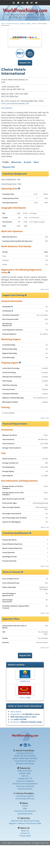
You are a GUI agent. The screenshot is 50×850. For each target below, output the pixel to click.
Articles (25, 806)
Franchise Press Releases (25, 811)
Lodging (22, 23)
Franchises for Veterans (25, 761)
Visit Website (6, 108)
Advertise (25, 818)
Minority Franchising (25, 763)
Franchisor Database (25, 781)
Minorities (16, 162)
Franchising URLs (25, 789)
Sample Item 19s (25, 778)
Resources (25, 768)
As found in (26, 722)
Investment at (25, 714)
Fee (18, 719)
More (36, 162)
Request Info (8, 167)
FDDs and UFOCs (25, 770)
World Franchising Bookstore (25, 783)
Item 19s (25, 776)
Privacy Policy (25, 836)
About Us (25, 828)
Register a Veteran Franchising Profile (25, 823)
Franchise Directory (12, 23)
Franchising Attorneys (25, 798)
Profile (5, 162)
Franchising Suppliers (25, 796)
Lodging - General (31, 23)
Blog (25, 808)
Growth (27, 162)
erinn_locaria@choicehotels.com (15, 103)
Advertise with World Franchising (25, 821)
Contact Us (25, 833)
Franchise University (25, 786)
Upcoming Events (25, 813)
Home (3, 23)
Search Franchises (25, 750)
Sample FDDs (25, 773)
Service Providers (25, 793)
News (25, 803)
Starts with (15, 711)
